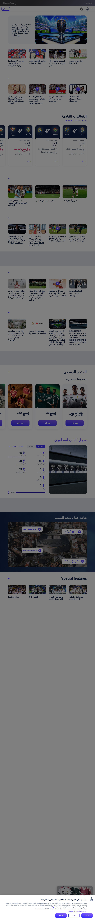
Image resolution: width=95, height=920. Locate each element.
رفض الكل (60, 915)
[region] (47, 907)
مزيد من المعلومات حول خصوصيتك (77, 911)
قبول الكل (87, 915)
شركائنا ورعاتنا (55, 907)
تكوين (74, 915)
